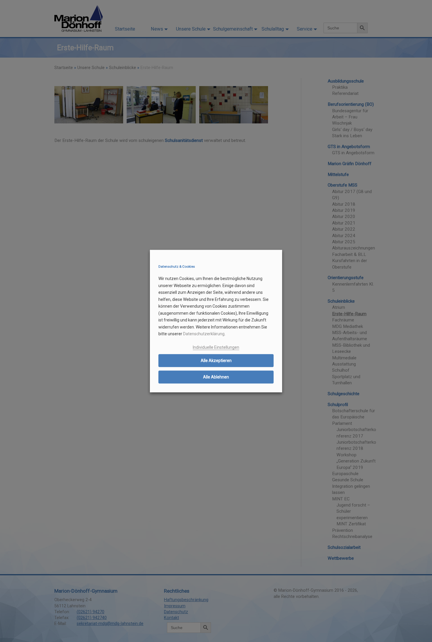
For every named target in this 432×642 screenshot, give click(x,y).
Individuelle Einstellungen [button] (216, 347)
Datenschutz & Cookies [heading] (176, 267)
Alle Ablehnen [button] (216, 377)
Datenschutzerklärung (204, 334)
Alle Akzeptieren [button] (216, 360)
